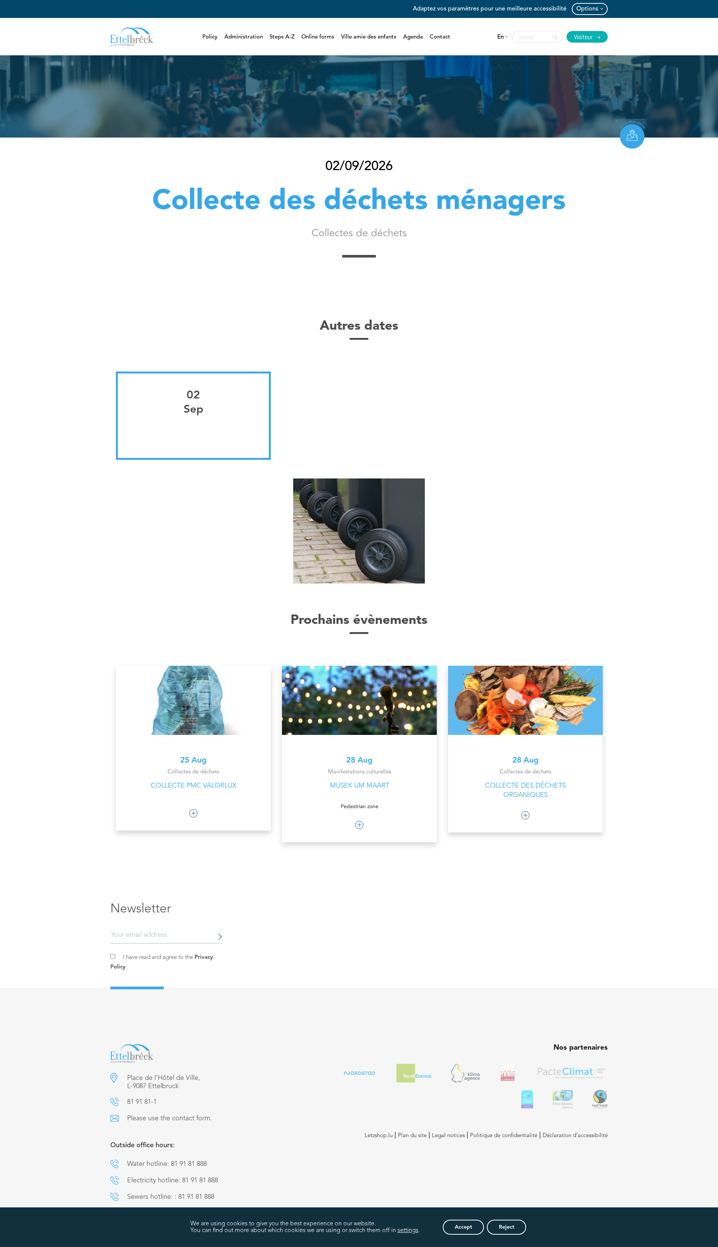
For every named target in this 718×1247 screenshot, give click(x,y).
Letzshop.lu (379, 1136)
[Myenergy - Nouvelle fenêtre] (465, 1073)
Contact (440, 37)
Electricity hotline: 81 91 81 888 (172, 1180)
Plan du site (412, 1136)
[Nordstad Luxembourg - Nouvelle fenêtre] (359, 1073)
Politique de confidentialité (503, 1136)
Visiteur (584, 37)
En (500, 37)
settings (408, 1231)
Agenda (413, 37)
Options (587, 9)
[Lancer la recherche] (553, 37)
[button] (113, 1078)
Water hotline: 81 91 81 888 (167, 1164)
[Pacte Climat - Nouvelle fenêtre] (572, 1073)
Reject (506, 1227)
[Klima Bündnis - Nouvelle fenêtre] (563, 1099)
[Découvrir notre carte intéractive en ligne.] (632, 134)
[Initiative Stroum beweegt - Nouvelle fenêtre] (527, 1099)
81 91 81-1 (142, 1102)
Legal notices (448, 1136)
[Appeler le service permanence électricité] (114, 1180)
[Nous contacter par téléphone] (114, 1102)
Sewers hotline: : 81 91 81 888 (170, 1197)
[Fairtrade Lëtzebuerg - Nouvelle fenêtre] (600, 1099)
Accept (463, 1227)
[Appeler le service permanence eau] (114, 1164)
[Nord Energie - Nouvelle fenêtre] (414, 1073)
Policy (210, 37)
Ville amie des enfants (368, 37)
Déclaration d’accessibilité (575, 1136)
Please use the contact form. (169, 1118)
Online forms (317, 37)
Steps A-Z (282, 37)
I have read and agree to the (161, 962)
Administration (243, 37)
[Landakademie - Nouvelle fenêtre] (507, 1073)
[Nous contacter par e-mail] (114, 1118)
